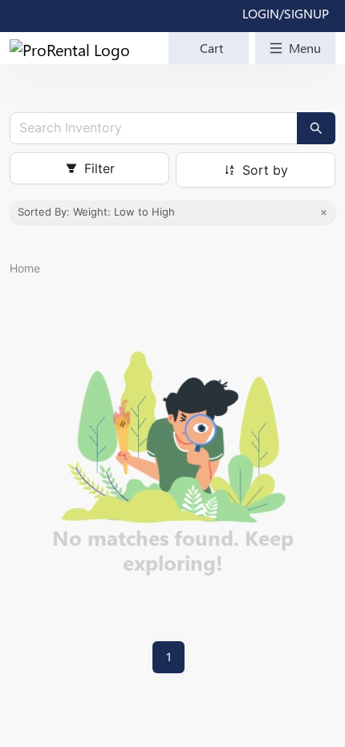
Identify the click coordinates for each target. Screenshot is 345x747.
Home (25, 268)
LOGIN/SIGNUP (285, 13)
